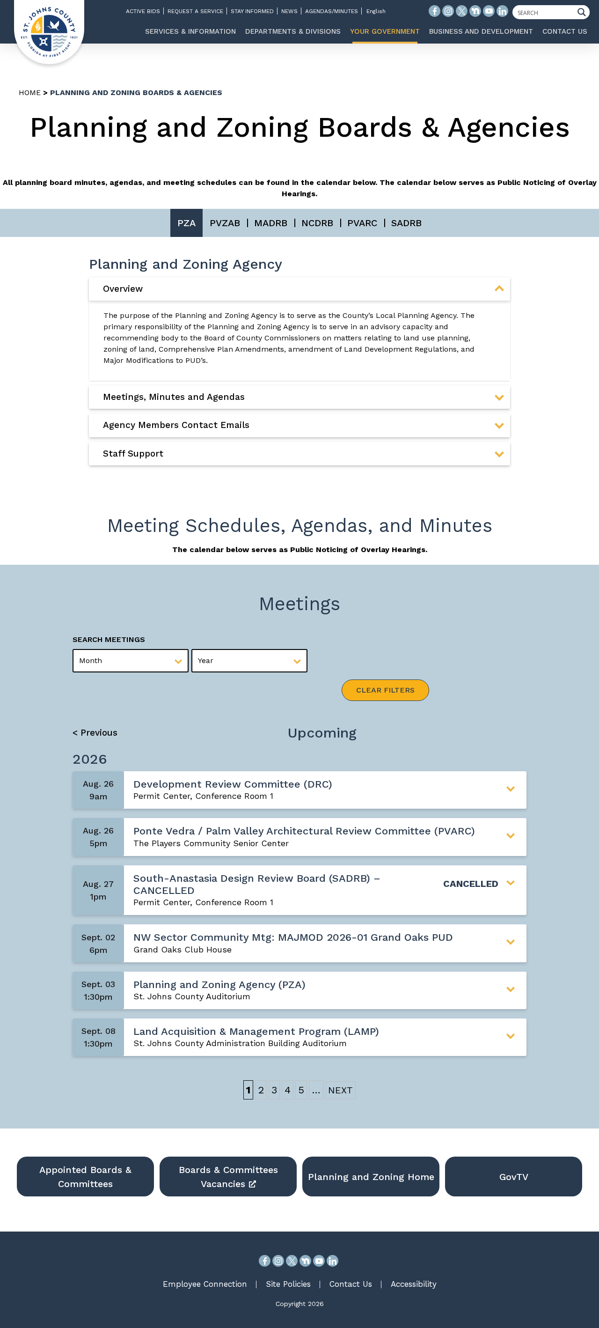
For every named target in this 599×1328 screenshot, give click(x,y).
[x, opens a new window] (292, 1261)
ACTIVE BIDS (143, 11)
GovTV (513, 1176)
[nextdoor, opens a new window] (305, 1261)
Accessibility (414, 1284)
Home (30, 92)
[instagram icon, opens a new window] (448, 11)
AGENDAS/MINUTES (331, 11)
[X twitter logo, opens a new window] (462, 11)
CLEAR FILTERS (385, 690)
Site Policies (288, 1284)
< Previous (95, 732)
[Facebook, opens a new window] (264, 1261)
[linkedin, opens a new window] (332, 1261)
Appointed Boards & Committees (85, 1176)
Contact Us (350, 1284)
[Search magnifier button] (584, 12)
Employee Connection (205, 1284)
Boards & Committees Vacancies (228, 1176)
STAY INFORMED (252, 11)
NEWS (289, 11)
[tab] (299, 289)
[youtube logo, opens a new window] (489, 11)
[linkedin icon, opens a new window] (502, 11)
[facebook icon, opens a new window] (434, 11)
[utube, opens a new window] (319, 1261)
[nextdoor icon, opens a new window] (475, 11)
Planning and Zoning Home (371, 1176)
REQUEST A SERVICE (195, 11)
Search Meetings (109, 639)
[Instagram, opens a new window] (278, 1261)
